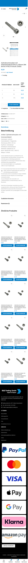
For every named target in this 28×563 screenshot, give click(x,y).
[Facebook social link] (5, 121)
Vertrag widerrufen (8, 545)
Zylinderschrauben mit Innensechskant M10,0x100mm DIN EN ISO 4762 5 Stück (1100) (20, 375)
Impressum (3, 440)
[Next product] (26, 13)
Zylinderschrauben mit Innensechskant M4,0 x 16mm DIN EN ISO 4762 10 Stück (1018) (7, 273)
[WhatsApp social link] (8, 121)
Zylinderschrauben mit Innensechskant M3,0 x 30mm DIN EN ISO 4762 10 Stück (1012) (7, 239)
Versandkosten (4, 418)
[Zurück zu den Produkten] (24, 13)
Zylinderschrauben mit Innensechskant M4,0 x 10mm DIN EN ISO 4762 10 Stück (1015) (20, 239)
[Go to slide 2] (14, 36)
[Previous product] (22, 13)
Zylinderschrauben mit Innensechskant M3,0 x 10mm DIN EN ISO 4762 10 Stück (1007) (20, 307)
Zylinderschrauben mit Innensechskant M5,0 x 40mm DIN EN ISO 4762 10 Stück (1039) (20, 341)
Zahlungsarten (4, 416)
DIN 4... (7, 116)
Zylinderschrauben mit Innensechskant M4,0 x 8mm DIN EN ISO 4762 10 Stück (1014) (20, 273)
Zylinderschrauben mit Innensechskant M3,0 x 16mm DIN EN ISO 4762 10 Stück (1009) (7, 307)
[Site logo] (14, 8)
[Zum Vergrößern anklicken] (4, 35)
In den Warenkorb (13, 104)
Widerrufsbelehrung (5, 430)
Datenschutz (4, 432)
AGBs (2, 437)
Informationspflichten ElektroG (8, 435)
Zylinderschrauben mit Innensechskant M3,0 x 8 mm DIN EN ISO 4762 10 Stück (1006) (7, 341)
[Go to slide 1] (13, 36)
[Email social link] (7, 121)
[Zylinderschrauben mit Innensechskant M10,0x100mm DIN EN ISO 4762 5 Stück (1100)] (20, 361)
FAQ (2, 421)
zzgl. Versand (9, 72)
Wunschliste (4, 413)
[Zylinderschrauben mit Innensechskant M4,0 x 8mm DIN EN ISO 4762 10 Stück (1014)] (20, 259)
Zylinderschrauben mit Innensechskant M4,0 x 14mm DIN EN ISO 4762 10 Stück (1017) (7, 375)
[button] (2, 27)
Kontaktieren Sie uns (6, 424)
